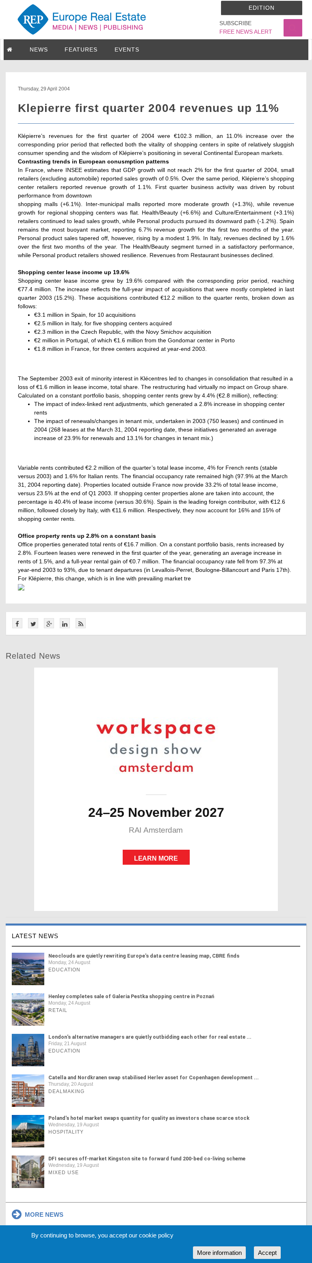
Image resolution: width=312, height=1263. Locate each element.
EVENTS (127, 49)
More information (219, 1252)
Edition (262, 7)
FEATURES (81, 49)
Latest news (35, 935)
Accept (267, 1252)
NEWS (39, 49)
